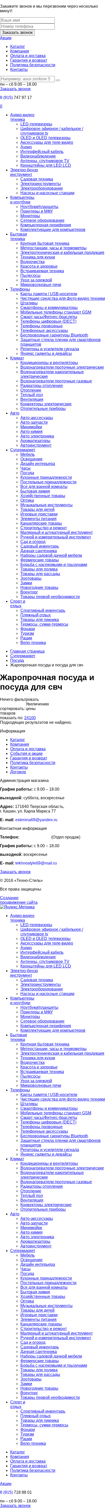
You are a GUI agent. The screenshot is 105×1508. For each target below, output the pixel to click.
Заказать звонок (17, 32)
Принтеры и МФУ (36, 211)
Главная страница (27, 651)
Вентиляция (31, 399)
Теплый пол (31, 395)
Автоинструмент (35, 445)
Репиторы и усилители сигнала (49, 349)
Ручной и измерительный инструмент (55, 537)
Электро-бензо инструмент (24, 172)
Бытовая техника (18, 236)
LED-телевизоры (36, 124)
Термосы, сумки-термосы (44, 624)
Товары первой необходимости (50, 597)
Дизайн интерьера (37, 463)
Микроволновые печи (40, 284)
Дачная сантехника (38, 551)
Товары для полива (39, 569)
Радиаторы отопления (41, 385)
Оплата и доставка (28, 56)
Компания (19, 51)
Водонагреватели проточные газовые (56, 381)
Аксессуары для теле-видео (46, 142)
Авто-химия (31, 431)
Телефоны (20, 289)
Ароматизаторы (35, 441)
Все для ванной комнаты (44, 486)
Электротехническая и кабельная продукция (62, 252)
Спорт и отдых (17, 603)
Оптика (27, 500)
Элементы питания (38, 519)
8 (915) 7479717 (35, 837)
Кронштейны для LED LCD (45, 165)
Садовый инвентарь (39, 546)
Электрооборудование (41, 188)
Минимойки (31, 427)
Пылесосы (30, 275)
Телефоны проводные (41, 326)
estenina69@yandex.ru (36, 820)
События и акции (26, 753)
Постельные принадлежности (48, 482)
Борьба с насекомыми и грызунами (53, 564)
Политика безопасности (32, 65)
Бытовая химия (35, 491)
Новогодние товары (39, 587)
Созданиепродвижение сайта (18, 900)
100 (32, 718)
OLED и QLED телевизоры (45, 138)
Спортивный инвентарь (42, 610)
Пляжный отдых (35, 615)
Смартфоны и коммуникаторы (49, 307)
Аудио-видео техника (22, 117)
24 (26, 718)
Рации (26, 638)
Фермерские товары (39, 560)
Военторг (29, 592)
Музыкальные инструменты (46, 505)
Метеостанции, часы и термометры (53, 248)
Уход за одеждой (36, 280)
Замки (26, 583)
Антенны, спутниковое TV (44, 161)
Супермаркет (22, 450)
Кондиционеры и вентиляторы (49, 362)
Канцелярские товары (41, 523)
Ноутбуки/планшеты (39, 206)
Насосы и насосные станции (47, 193)
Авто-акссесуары (36, 418)
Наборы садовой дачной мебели (51, 555)
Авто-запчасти (34, 422)
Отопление (30, 390)
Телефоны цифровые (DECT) (48, 321)
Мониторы (30, 216)
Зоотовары (31, 578)
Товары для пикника (39, 619)
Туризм (27, 633)
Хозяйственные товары (42, 496)
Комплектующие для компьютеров (52, 229)
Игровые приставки (39, 514)
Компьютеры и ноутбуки (22, 199)
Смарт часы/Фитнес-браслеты (48, 317)
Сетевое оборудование (42, 220)
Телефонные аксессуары (44, 330)
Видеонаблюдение (38, 156)
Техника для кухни (37, 257)
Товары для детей (37, 509)
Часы (25, 468)
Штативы (29, 303)
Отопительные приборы (43, 408)
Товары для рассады (40, 574)
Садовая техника (36, 179)
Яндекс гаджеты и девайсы (46, 353)
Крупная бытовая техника (44, 243)
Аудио (26, 147)
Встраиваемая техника (42, 271)
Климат (17, 358)
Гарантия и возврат (28, 60)
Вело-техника (33, 642)
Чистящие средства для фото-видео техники (62, 298)
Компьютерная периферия (45, 225)
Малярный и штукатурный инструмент (56, 532)
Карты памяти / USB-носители (48, 294)
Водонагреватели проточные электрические (62, 367)
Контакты (19, 69)
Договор (18, 772)
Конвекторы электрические (46, 404)
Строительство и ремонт (43, 528)
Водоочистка (32, 262)
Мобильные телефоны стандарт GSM (55, 312)
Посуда (27, 473)
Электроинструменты (40, 184)
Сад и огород (32, 541)
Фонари (27, 629)
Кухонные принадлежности (46, 477)
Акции (5, 38)
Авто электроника (37, 436)
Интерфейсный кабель (41, 151)
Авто (14, 413)
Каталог (17, 46)
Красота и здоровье (39, 266)
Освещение (31, 459)
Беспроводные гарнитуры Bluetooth (54, 335)
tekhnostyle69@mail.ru (36, 863)
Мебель (27, 454)
